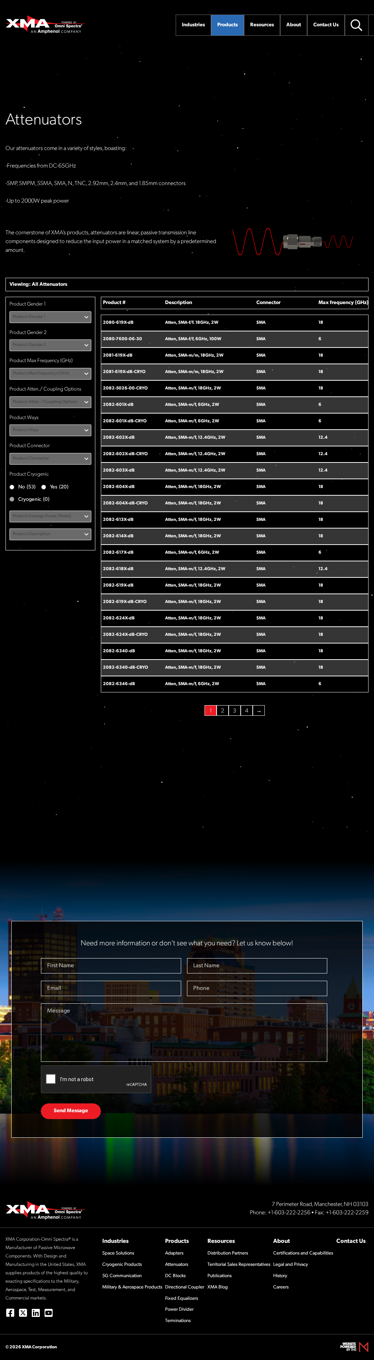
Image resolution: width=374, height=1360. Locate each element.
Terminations (178, 1320)
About (281, 1241)
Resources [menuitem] (262, 25)
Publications (219, 1275)
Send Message (71, 1111)
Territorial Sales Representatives (238, 1264)
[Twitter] (22, 1312)
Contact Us (351, 1241)
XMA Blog (217, 1287)
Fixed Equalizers (181, 1298)
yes (59, 487)
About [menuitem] (293, 25)
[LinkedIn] (35, 1312)
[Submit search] (357, 25)
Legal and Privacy (290, 1264)
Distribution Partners (227, 1253)
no (26, 487)
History (280, 1275)
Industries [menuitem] (193, 25)
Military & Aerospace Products (132, 1287)
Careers (281, 1287)
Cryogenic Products (122, 1264)
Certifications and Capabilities (303, 1253)
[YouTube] (48, 1312)
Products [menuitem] (227, 25)
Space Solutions (118, 1253)
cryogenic (33, 499)
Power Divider (179, 1309)
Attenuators (53, 284)
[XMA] (45, 24)
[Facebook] (10, 1312)
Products (177, 1241)
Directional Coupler (184, 1287)
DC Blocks (175, 1275)
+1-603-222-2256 (289, 1213)
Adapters (174, 1253)
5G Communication (122, 1275)
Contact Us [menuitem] (326, 25)
